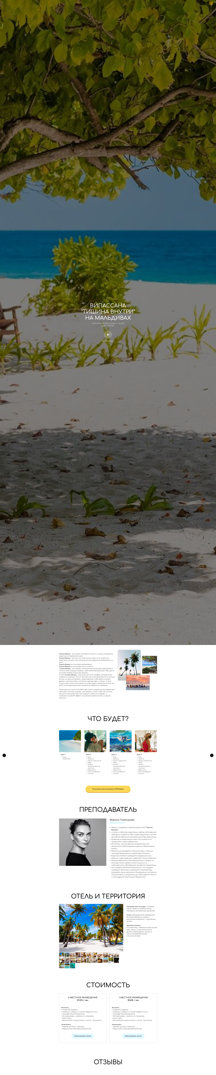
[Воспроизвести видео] (108, 334)
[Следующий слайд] (211, 755)
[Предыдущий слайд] (4, 755)
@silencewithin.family (117, 823)
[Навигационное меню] (211, 3)
